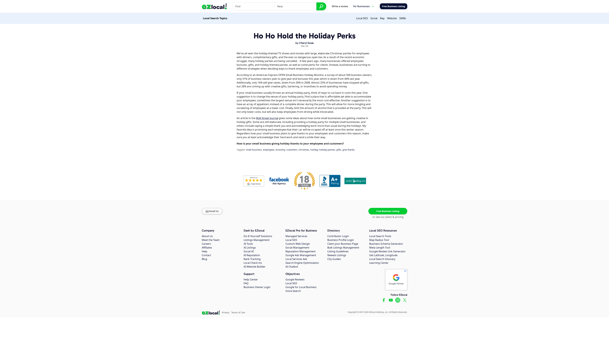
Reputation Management (300, 251)
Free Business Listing (387, 211)
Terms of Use (238, 312)
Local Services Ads (296, 259)
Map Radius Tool (379, 240)
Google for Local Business (301, 287)
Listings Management (257, 240)
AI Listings (250, 247)
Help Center (251, 279)
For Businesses (361, 6)
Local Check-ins (253, 263)
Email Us (214, 211)
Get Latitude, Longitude (383, 255)
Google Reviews (294, 279)
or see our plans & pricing (387, 217)
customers (291, 149)
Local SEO (362, 18)
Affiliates (207, 247)
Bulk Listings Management (343, 247)
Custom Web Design (297, 243)
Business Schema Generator (386, 243)
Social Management (297, 247)
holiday (314, 149)
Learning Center (379, 263)
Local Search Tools (380, 236)
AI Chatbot (291, 266)
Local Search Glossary (382, 259)
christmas (304, 149)
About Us (207, 236)
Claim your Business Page (342, 243)
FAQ (246, 283)
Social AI (249, 251)
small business (254, 149)
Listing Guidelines (338, 251)
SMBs (402, 18)
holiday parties (327, 149)
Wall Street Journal (267, 118)
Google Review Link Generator (387, 251)
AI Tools (248, 243)
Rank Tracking (252, 259)
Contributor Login (338, 236)
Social (373, 18)
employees (268, 149)
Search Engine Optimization (302, 263)
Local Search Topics (215, 18)
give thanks (348, 149)
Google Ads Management (300, 255)
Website (392, 18)
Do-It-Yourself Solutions (258, 236)
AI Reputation (252, 255)
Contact (206, 255)
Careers (206, 243)
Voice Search (293, 291)
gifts (338, 149)
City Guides (334, 259)
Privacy (225, 312)
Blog (204, 259)
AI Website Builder (254, 266)
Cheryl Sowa (306, 42)
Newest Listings (336, 255)
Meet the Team (211, 240)
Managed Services (296, 236)
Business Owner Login (257, 287)
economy (280, 149)
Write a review (340, 6)
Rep (382, 18)
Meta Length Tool (379, 247)
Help (204, 251)
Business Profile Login (340, 240)
